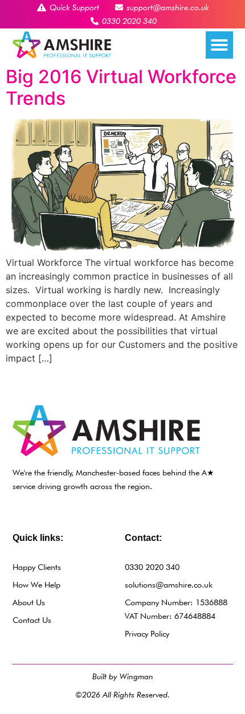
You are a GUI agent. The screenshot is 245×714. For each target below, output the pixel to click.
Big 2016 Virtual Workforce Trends (121, 87)
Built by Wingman (122, 676)
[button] (219, 45)
